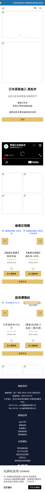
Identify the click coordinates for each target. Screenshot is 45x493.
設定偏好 (8, 487)
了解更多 (30, 481)
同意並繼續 (35, 487)
